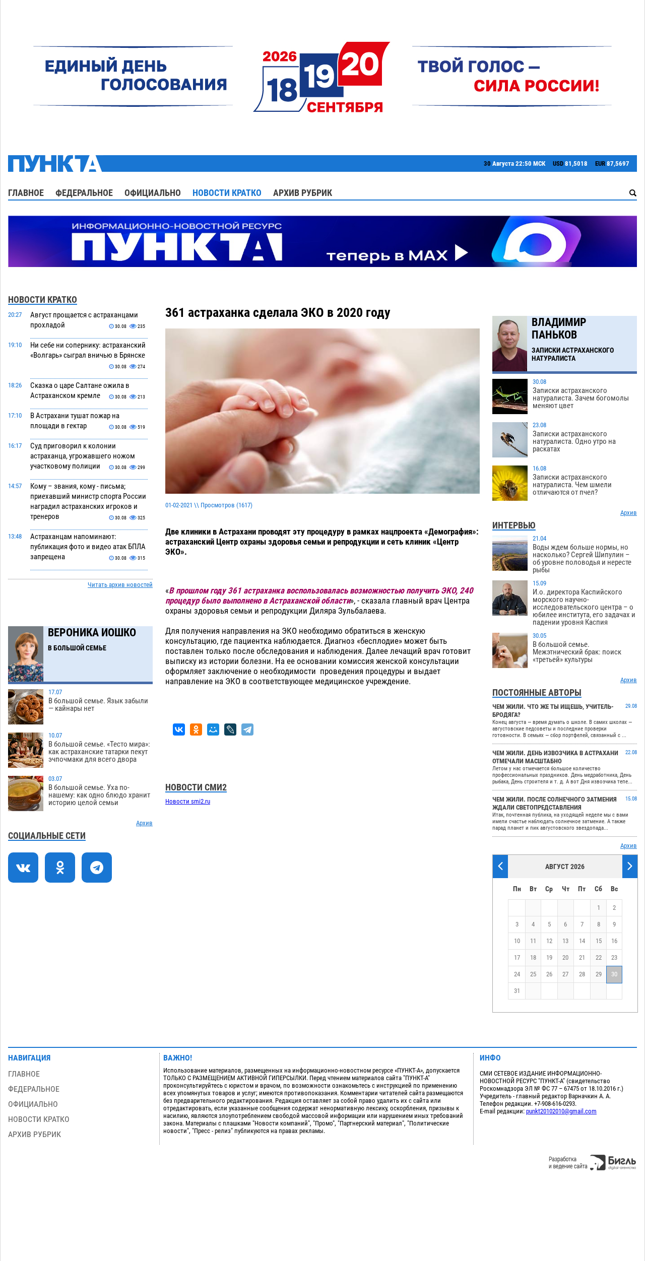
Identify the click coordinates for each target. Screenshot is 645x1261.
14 (582, 941)
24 (517, 974)
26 (549, 974)
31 (517, 990)
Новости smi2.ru (187, 801)
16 (614, 941)
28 (582, 974)
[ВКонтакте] (179, 729)
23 (614, 957)
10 (517, 941)
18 (533, 957)
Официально (152, 192)
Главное (26, 192)
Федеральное (84, 192)
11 (533, 941)
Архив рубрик (302, 192)
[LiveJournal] (230, 729)
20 (565, 957)
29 (599, 974)
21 (582, 957)
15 (599, 941)
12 (549, 941)
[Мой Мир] (213, 729)
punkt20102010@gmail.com (561, 1111)
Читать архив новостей (120, 584)
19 (549, 957)
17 (517, 957)
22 (599, 957)
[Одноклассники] (196, 729)
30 (614, 974)
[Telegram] (247, 729)
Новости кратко (227, 192)
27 (565, 974)
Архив (144, 823)
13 (565, 941)
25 (533, 974)
